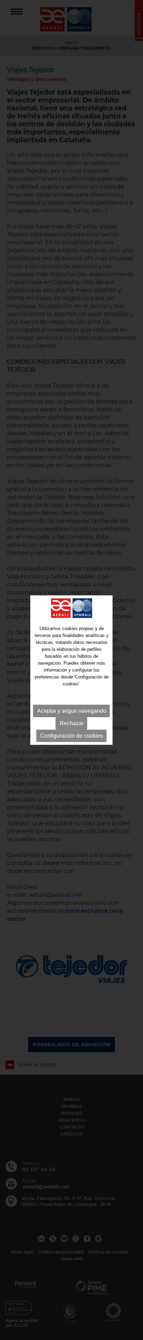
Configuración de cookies (71, 735)
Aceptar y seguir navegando (71, 710)
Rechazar (72, 723)
